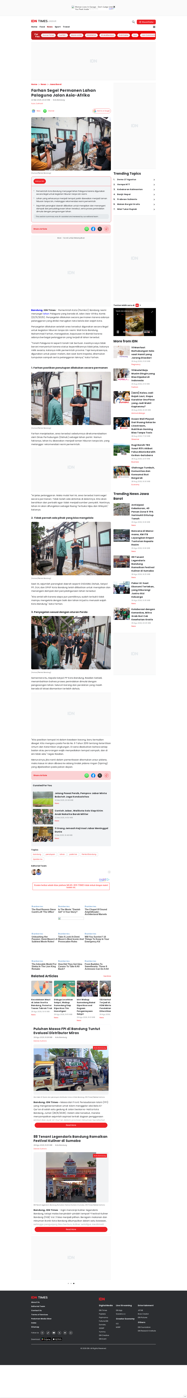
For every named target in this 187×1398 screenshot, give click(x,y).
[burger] (154, 26)
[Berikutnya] (111, 992)
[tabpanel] (71, 204)
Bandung (37, 310)
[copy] (106, 229)
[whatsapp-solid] (86, 229)
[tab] (41, 181)
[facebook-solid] (93, 229)
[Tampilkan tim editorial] (109, 872)
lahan (46, 313)
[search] (133, 22)
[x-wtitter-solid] (100, 229)
